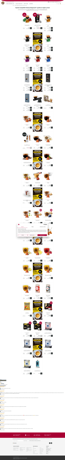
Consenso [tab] (22, 226)
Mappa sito (34, 452)
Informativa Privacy (41, 450)
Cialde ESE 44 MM (21, 450)
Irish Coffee (27, 220)
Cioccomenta (48, 162)
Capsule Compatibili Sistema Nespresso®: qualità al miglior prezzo (21, 5)
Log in (33, 447)
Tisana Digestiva (27, 295)
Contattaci (34, 451)
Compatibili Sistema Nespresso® (16, 447)
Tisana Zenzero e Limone (27, 275)
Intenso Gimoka (37, 295)
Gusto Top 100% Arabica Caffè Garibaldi (48, 85)
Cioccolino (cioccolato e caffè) (27, 162)
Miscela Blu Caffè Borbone (48, 350)
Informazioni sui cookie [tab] (42, 226)
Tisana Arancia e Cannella (48, 275)
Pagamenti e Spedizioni (42, 449)
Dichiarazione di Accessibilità (35, 453)
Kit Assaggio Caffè (27, 25)
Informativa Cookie (41, 451)
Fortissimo (27, 65)
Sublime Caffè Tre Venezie (37, 25)
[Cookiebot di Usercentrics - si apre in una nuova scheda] (44, 224)
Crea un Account (34, 448)
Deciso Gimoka (48, 295)
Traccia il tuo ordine (34, 450)
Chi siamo (40, 447)
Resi (33, 449)
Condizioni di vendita (41, 448)
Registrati (25, 440)
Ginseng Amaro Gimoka (48, 220)
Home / (13, 5)
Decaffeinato (48, 65)
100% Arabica (37, 65)
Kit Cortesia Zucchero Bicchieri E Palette (27, 200)
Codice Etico (41, 452)
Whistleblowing (41, 453)
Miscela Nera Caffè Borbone (27, 350)
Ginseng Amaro (37, 220)
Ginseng (48, 200)
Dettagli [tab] (32, 226)
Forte (48, 25)
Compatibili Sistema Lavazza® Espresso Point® (22, 449)
